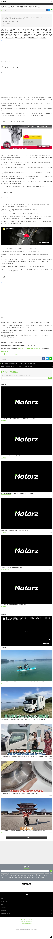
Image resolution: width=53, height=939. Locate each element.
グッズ (41, 877)
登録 (50, 377)
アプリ (19, 875)
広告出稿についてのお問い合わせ (26, 923)
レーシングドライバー (22, 877)
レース (44, 877)
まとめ (4, 25)
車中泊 (22, 875)
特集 (1, 10)
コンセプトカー (32, 875)
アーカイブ (38, 875)
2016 (12, 877)
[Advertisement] (26, 853)
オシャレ (9, 354)
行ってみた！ (33, 877)
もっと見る (26, 837)
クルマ (2, 354)
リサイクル (11, 875)
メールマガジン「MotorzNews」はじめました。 (29, 348)
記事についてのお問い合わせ (26, 921)
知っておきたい (15, 354)
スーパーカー (3, 877)
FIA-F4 (28, 877)
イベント (37, 877)
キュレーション (26, 875)
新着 (2, 898)
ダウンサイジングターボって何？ (9, 19)
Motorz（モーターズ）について (26, 919)
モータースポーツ (5, 901)
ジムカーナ (16, 877)
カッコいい (7, 569)
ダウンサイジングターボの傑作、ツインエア (10, 21)
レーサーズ (3, 910)
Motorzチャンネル (5, 913)
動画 (6, 354)
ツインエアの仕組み (6, 23)
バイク (15, 875)
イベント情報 (8, 877)
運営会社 (26, 924)
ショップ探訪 (4, 907)
